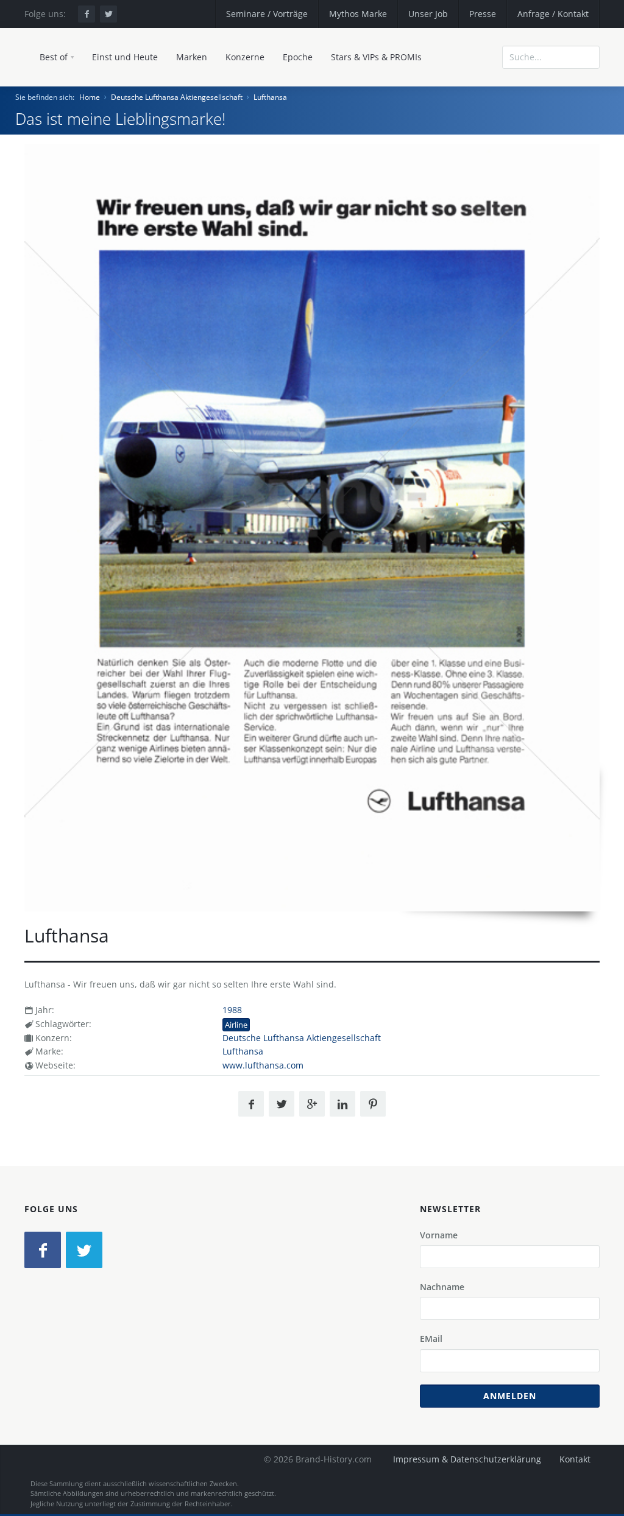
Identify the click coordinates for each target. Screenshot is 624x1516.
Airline (236, 1024)
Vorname (439, 1235)
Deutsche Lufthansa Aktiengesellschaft (177, 97)
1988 (232, 1010)
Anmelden (509, 1396)
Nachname (442, 1287)
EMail (431, 1338)
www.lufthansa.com (262, 1065)
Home (89, 97)
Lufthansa (270, 97)
